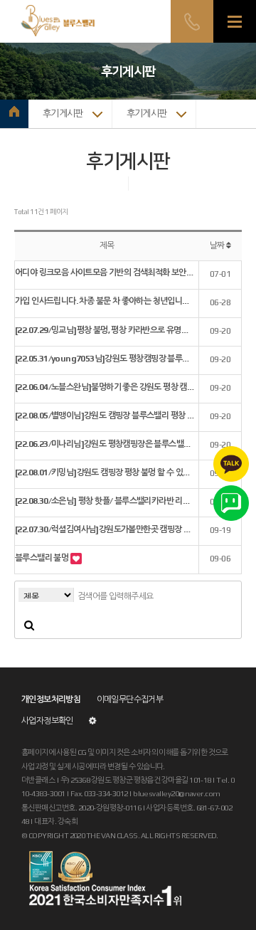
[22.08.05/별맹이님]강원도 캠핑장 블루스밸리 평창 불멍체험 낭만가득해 (105, 416)
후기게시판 (63, 113)
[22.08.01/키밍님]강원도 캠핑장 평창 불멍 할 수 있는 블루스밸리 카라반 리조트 (105, 472)
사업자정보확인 (47, 721)
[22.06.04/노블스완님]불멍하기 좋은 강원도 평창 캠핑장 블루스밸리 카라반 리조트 (105, 387)
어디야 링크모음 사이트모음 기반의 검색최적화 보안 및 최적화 (105, 272)
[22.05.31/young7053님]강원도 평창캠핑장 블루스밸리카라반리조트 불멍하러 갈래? (105, 359)
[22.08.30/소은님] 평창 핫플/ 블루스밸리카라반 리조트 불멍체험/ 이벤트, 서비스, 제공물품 (105, 501)
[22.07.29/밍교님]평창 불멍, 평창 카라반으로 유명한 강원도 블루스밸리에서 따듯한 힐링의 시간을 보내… (105, 330)
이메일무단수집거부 (130, 699)
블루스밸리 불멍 (42, 558)
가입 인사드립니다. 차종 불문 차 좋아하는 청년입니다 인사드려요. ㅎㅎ (105, 301)
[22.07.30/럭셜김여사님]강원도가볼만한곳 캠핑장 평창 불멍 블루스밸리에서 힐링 (105, 529)
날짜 (218, 245)
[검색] (29, 624)
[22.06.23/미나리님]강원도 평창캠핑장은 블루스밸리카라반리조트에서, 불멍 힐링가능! (105, 444)
